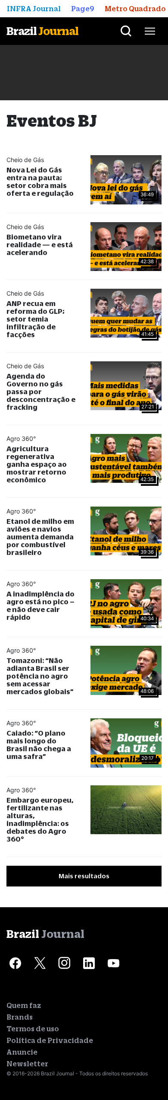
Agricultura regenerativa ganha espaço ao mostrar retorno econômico (36, 464)
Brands (19, 1017)
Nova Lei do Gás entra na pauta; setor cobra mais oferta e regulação (40, 181)
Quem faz (23, 1005)
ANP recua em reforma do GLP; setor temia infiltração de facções (35, 318)
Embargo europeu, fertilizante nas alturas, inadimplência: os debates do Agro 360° (40, 819)
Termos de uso (32, 1029)
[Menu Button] (150, 31)
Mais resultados (84, 876)
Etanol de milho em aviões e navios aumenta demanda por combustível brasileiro (40, 536)
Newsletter (27, 1064)
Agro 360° (21, 438)
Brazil (42, 31)
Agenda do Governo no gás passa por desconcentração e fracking (40, 391)
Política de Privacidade (49, 1040)
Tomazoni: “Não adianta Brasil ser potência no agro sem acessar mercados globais (40, 675)
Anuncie (21, 1052)
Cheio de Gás (25, 159)
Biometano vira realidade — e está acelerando (39, 244)
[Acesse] (15, 963)
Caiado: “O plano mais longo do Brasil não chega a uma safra (38, 744)
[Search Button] (126, 31)
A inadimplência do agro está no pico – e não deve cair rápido (40, 605)
